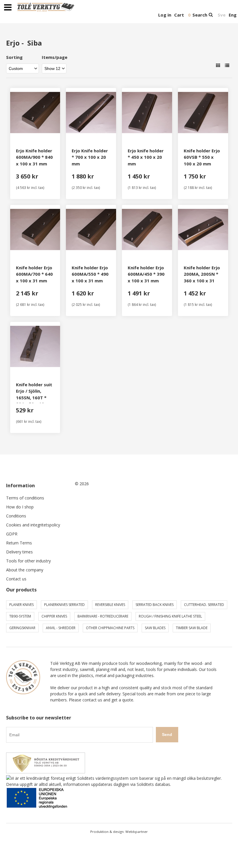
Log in (164, 15)
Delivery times (19, 552)
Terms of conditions (25, 498)
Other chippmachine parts (110, 627)
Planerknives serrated (64, 604)
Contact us (16, 579)
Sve (222, 15)
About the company (24, 570)
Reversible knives (110, 604)
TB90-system (20, 616)
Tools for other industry (28, 561)
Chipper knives (54, 616)
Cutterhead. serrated (204, 604)
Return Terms (19, 543)
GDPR (11, 534)
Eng (233, 15)
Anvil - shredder (60, 627)
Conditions (16, 516)
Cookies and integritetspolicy (33, 525)
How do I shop (20, 507)
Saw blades (155, 627)
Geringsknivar (22, 627)
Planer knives (21, 604)
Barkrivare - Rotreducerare (102, 616)
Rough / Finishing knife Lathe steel (170, 616)
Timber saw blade (192, 627)
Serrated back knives (155, 604)
